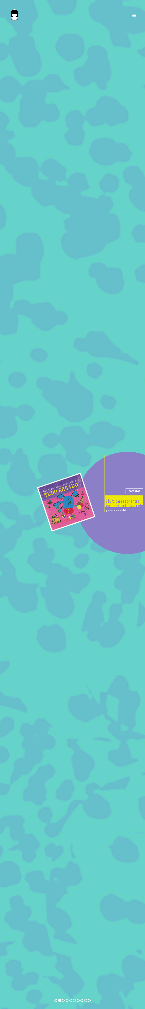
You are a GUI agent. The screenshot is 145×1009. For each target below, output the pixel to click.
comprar (134, 491)
